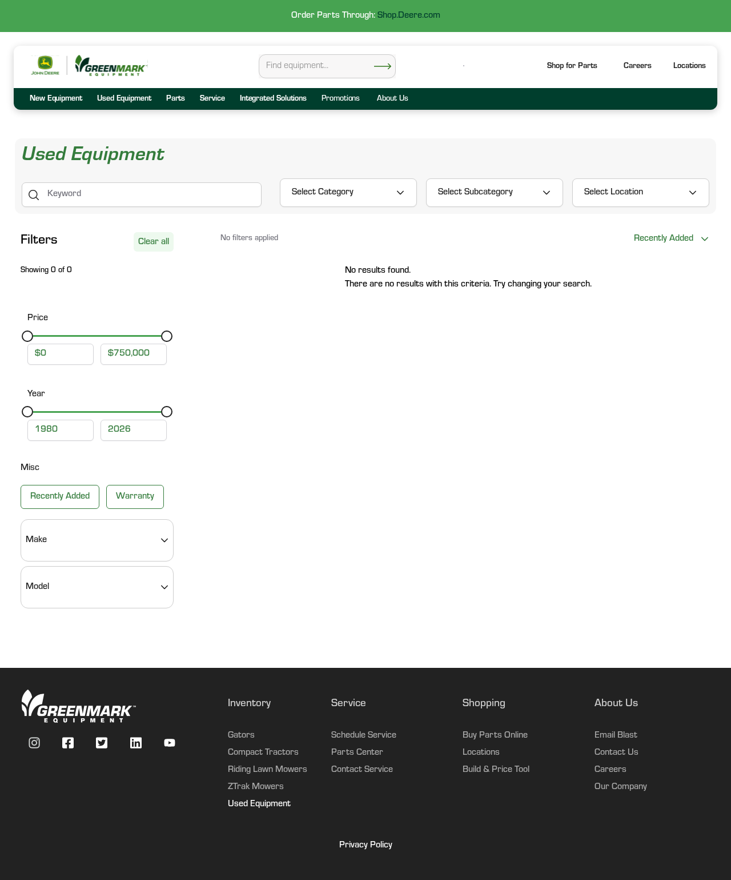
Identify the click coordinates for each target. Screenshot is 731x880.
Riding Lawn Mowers (267, 770)
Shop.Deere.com (408, 16)
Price (37, 318)
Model (37, 587)
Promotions (341, 99)
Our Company (621, 787)
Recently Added (60, 496)
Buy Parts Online (495, 735)
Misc (30, 468)
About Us (392, 99)
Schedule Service (363, 735)
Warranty (135, 496)
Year (36, 394)
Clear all (153, 242)
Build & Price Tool (496, 770)
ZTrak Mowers (256, 787)
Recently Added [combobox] (663, 239)
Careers (638, 67)
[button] (689, 67)
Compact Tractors (263, 753)
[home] (111, 65)
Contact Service (362, 770)
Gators (241, 735)
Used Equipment (259, 804)
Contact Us (616, 753)
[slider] (27, 336)
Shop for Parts (572, 67)
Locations (481, 753)
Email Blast (616, 735)
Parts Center (357, 753)
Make (36, 540)
